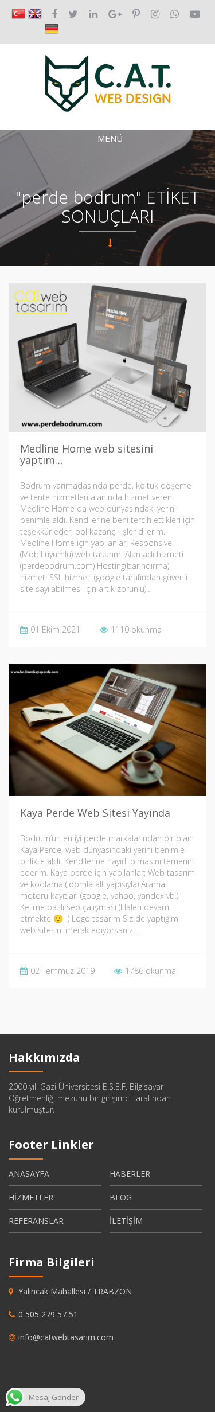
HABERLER (130, 1173)
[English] (35, 14)
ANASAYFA (29, 1173)
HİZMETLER (31, 1197)
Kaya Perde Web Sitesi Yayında (95, 813)
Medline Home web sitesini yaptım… (86, 454)
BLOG (121, 1197)
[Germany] (51, 29)
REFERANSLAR (36, 1220)
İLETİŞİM (126, 1220)
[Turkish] (18, 14)
